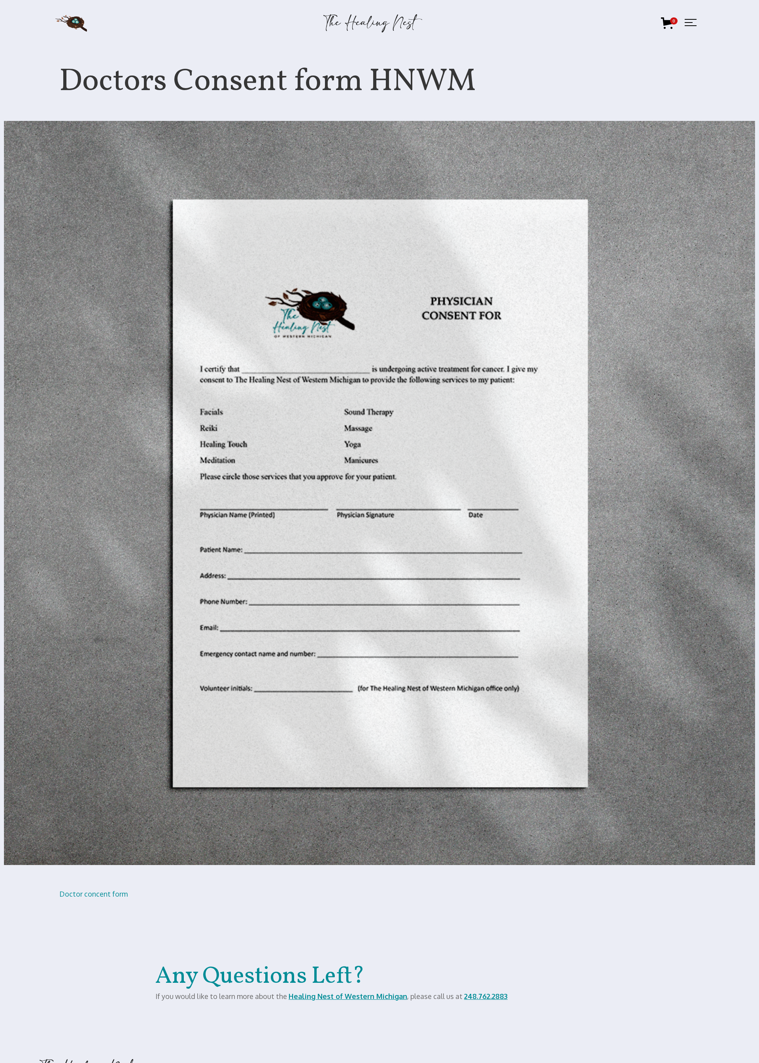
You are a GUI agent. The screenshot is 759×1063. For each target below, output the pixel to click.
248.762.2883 (486, 996)
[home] (372, 23)
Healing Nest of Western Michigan (348, 996)
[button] (668, 23)
